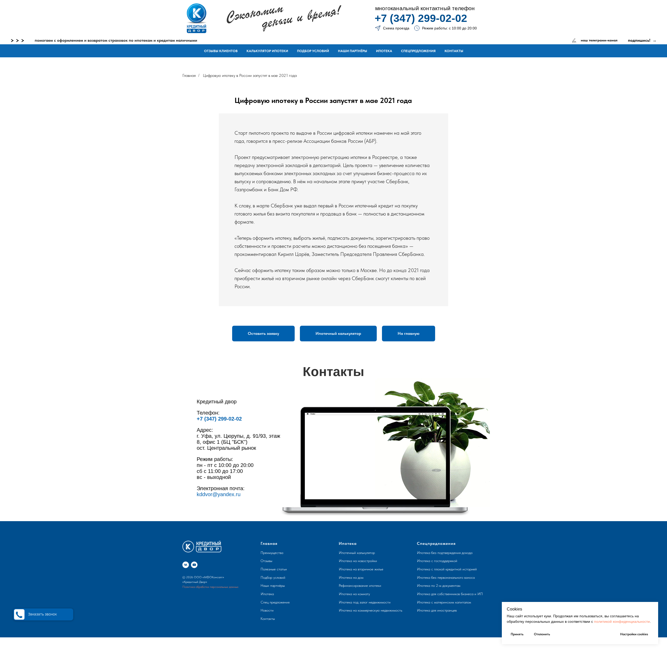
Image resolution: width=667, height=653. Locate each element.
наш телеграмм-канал (599, 40)
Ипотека (384, 51)
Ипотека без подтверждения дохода (444, 553)
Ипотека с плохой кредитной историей (447, 569)
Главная (189, 75)
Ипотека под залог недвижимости (365, 602)
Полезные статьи (274, 569)
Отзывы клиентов (221, 51)
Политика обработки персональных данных (210, 587)
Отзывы (266, 561)
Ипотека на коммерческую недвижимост (370, 610)
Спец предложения (275, 602)
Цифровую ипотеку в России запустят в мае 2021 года (250, 75)
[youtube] (194, 565)
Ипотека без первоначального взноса (446, 577)
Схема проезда (396, 28)
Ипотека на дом (351, 577)
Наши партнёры (352, 51)
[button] (263, 333)
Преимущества (272, 553)
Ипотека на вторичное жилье (361, 569)
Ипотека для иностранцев (437, 610)
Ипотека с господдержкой (437, 561)
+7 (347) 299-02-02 (421, 18)
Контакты (453, 51)
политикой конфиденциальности (622, 621)
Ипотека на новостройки (358, 561)
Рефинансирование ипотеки (360, 585)
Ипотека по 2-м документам (438, 585)
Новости (267, 610)
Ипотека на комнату (354, 594)
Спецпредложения (418, 51)
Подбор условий (313, 51)
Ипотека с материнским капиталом (444, 602)
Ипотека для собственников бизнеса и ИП (450, 594)
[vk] (185, 565)
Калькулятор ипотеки (267, 51)
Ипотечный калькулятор (357, 553)
